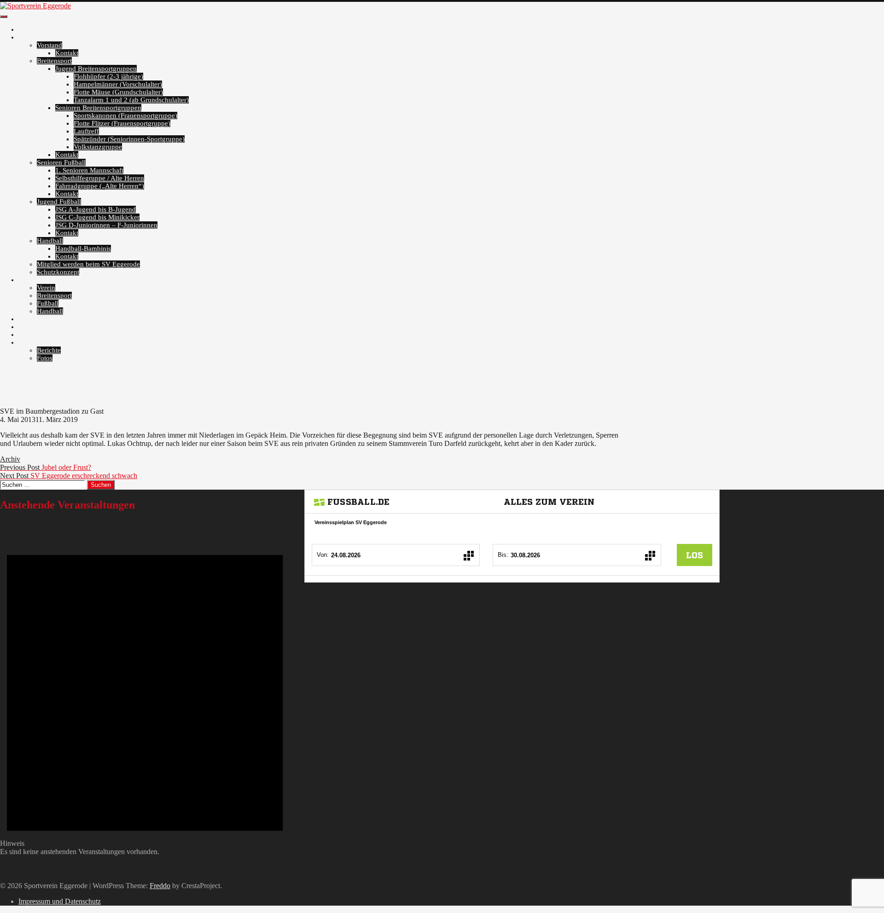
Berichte (49, 350)
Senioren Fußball (61, 162)
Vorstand (49, 45)
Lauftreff (86, 131)
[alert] (145, 688)
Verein (46, 287)
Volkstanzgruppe (98, 146)
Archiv (28, 342)
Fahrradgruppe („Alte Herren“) (99, 186)
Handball (50, 240)
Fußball (47, 303)
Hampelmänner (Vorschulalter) (118, 84)
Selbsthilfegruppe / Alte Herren (99, 178)
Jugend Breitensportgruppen (96, 68)
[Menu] (3, 16)
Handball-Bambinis (83, 248)
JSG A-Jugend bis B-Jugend (95, 209)
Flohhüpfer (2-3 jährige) (108, 76)
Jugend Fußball (59, 201)
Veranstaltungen (41, 319)
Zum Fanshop (38, 326)
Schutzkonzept (58, 272)
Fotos (44, 358)
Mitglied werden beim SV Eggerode (88, 264)
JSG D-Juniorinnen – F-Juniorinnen (106, 225)
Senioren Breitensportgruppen (98, 107)
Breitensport (54, 60)
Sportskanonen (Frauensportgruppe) (125, 115)
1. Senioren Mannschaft (89, 170)
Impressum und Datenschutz (59, 901)
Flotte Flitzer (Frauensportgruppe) (122, 123)
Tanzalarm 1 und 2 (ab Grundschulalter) (131, 100)
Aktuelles (32, 29)
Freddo (160, 886)
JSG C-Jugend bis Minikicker (97, 217)
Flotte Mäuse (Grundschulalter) (118, 92)
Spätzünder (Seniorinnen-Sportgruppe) (129, 139)
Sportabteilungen (42, 37)
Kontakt (66, 53)
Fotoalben (32, 279)
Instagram (32, 334)
